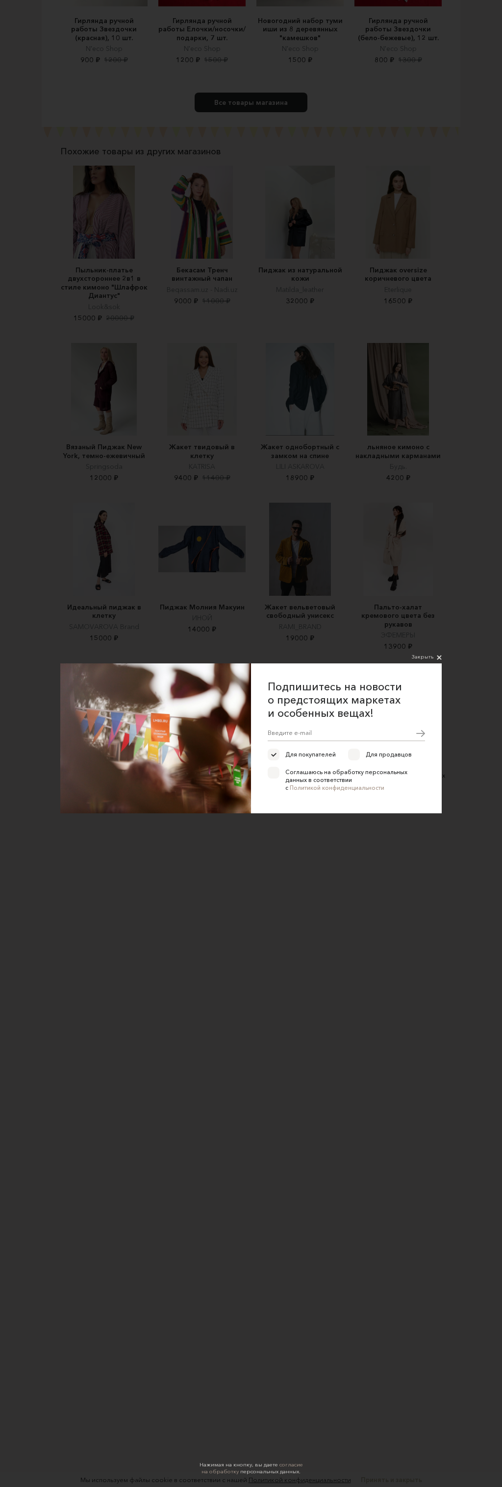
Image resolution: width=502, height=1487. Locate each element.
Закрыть (422, 656)
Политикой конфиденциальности (337, 787)
